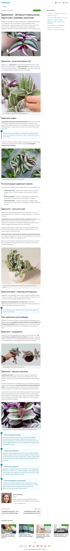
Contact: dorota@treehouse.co (19, 503)
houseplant (4, 128)
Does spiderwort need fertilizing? (56, 25)
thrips (25, 395)
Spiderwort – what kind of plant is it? (57, 13)
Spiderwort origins (52, 15)
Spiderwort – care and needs (55, 19)
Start (35, 542)
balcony (7, 231)
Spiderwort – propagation (54, 27)
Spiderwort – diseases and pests (56, 29)
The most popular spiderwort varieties (57, 17)
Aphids (3, 392)
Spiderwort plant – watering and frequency (56, 22)
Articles (5, 6)
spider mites (18, 395)
